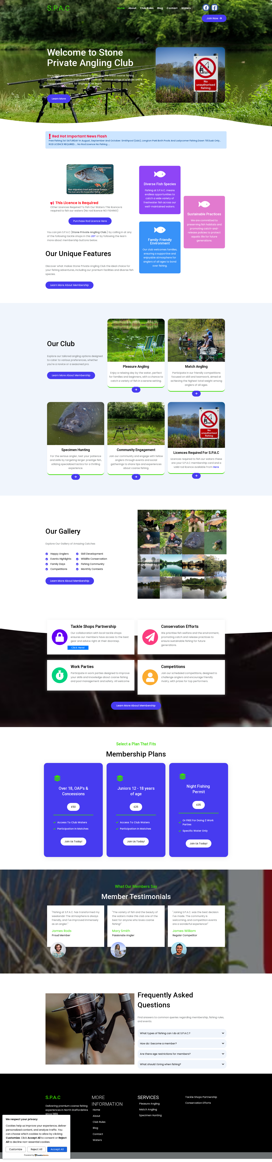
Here (216, 467)
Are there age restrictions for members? (165, 1054)
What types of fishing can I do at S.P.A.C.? (165, 1033)
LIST (93, 236)
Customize (15, 1149)
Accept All (57, 1149)
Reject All (36, 1149)
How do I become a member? (158, 1043)
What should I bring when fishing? (160, 1064)
